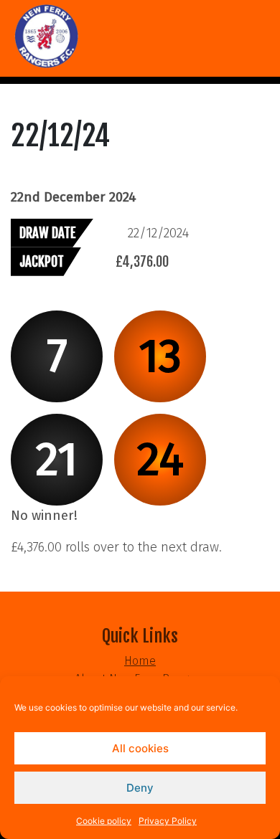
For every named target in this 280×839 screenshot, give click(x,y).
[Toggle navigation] (20, 80)
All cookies (140, 748)
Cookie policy (103, 820)
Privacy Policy (168, 820)
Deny (140, 788)
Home (140, 661)
